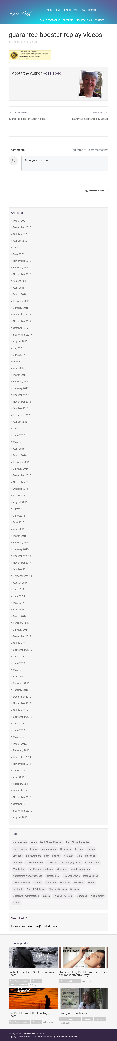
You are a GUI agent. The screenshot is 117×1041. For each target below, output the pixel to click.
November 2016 (22, 401)
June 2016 (19, 435)
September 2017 (22, 334)
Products (68, 20)
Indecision (90, 855)
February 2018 (21, 301)
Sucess (46, 896)
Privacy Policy (15, 1034)
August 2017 (20, 341)
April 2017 (18, 368)
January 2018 (21, 307)
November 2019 (22, 260)
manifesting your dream (41, 869)
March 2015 (20, 535)
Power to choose (21, 882)
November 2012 (22, 703)
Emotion (90, 849)
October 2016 (20, 408)
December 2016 (22, 394)
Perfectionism (52, 876)
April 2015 (18, 529)
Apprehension (20, 842)
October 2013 (20, 643)
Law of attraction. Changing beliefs (64, 862)
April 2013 (18, 676)
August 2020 (20, 240)
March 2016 (20, 455)
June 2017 (19, 354)
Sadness (37, 882)
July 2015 (18, 508)
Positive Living (90, 876)
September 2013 (22, 649)
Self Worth (79, 882)
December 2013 (22, 636)
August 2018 (20, 280)
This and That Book (63, 896)
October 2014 (20, 569)
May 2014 (18, 602)
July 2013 (18, 656)
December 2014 (22, 555)
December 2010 (22, 790)
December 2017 (22, 314)
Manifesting (19, 869)
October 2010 (20, 803)
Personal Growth (71, 876)
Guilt (79, 855)
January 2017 (21, 388)
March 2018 (20, 294)
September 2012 (22, 716)
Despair (79, 849)
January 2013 (21, 689)
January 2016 (21, 468)
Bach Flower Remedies (77, 842)
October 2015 (20, 488)
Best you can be (49, 849)
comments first (98, 150)
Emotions (18, 855)
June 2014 (19, 596)
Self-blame (51, 882)
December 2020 (22, 227)
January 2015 (21, 549)
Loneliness (100, 1019)
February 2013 (21, 683)
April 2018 (18, 287)
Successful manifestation (26, 896)
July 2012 (18, 723)
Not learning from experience (27, 876)
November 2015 (22, 482)
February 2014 (21, 622)
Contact (99, 20)
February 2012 (21, 750)
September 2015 (22, 495)
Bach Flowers (63, 10)
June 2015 (19, 515)
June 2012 (19, 730)
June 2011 (19, 770)
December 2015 (22, 475)
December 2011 (22, 757)
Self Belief (65, 882)
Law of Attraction (34, 862)
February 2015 (21, 542)
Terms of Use (29, 1034)
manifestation (92, 862)
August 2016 (20, 421)
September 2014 (22, 575)
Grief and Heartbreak (18, 985)
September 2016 (22, 415)
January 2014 (21, 629)
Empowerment (33, 855)
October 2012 (20, 710)
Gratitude (68, 855)
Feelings (56, 855)
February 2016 (21, 462)
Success (74, 889)
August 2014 (20, 582)
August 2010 (20, 817)
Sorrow (91, 882)
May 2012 (18, 736)
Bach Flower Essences (51, 842)
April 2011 (18, 777)
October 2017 (20, 327)
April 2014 (18, 609)
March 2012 (20, 743)
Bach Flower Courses (85, 10)
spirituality (18, 889)
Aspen (33, 842)
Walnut (16, 902)
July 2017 (18, 348)
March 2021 (20, 220)
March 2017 (20, 374)
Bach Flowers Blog (50, 20)
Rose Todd (32, 42)
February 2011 (21, 783)
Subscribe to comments (98, 190)
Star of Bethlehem (36, 889)
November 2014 (22, 562)
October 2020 (20, 234)
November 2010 (22, 797)
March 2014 (20, 616)
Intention (17, 862)
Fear (46, 855)
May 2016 (18, 441)
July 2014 (18, 589)
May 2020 (18, 254)
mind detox (62, 869)
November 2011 (22, 763)
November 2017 (22, 321)
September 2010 (22, 810)
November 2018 (22, 274)
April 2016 (18, 448)
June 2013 (19, 663)
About (50, 10)
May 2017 (18, 361)
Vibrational (82, 896)
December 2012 (22, 696)
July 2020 (18, 247)
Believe (33, 849)
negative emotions (80, 869)
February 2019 (21, 267)
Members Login (84, 20)
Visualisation (97, 896)
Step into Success (58, 889)
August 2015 (20, 502)
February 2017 (21, 381)
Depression (66, 849)
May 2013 (18, 669)
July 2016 (18, 428)
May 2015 (18, 522)
